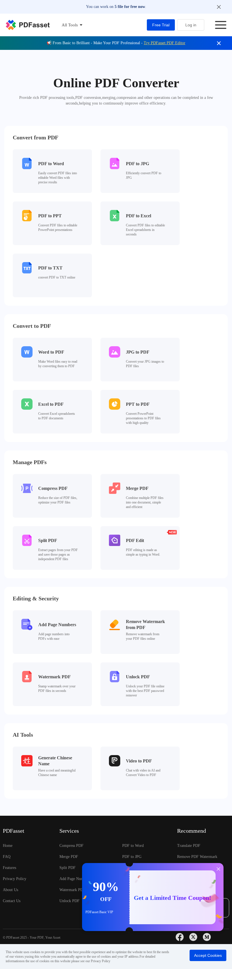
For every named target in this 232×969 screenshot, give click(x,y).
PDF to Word (133, 845)
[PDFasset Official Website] (28, 25)
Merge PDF (68, 857)
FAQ (6, 857)
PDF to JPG (131, 857)
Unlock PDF (69, 901)
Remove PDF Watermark (197, 857)
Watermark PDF (72, 890)
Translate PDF (188, 845)
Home (7, 845)
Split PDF (67, 868)
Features (9, 868)
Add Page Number (74, 879)
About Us (10, 890)
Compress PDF (71, 845)
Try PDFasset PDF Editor (164, 43)
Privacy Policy (14, 879)
